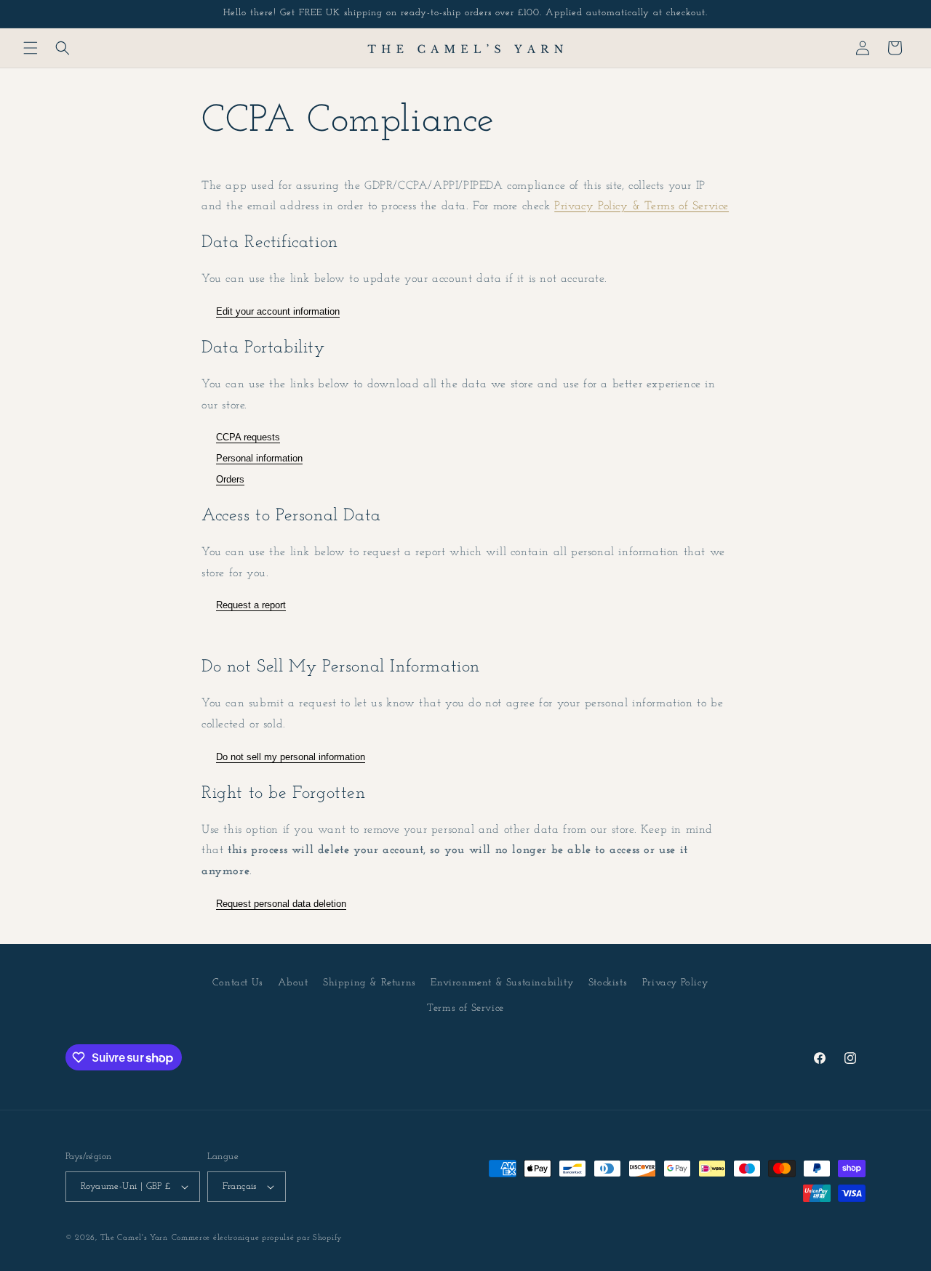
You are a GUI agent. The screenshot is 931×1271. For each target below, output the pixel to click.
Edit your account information (278, 311)
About (293, 982)
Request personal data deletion (281, 903)
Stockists (607, 982)
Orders (230, 479)
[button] (31, 48)
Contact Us (237, 982)
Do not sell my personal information (290, 756)
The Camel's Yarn (134, 1238)
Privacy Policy (675, 982)
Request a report (251, 605)
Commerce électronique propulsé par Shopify (257, 1238)
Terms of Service (465, 1008)
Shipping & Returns (369, 982)
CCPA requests (248, 437)
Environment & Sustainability (502, 982)
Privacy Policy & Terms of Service (641, 206)
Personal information (259, 458)
